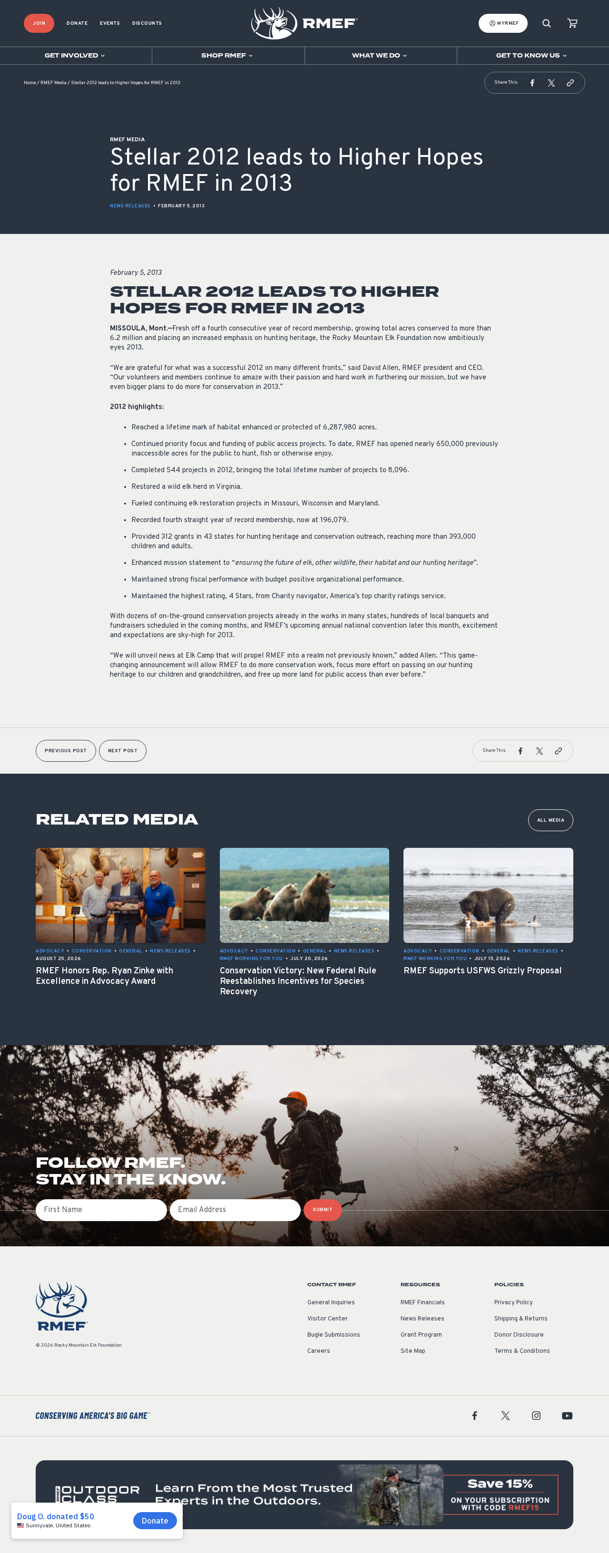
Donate (77, 23)
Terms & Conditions (522, 1351)
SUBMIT (323, 1210)
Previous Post (66, 751)
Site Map (413, 1351)
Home (30, 83)
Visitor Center (327, 1319)
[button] (532, 82)
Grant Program (421, 1335)
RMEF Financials (423, 1303)
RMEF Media (53, 83)
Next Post (123, 751)
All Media (551, 820)
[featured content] (304, 1494)
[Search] (546, 23)
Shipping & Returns (521, 1319)
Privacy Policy (513, 1303)
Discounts (147, 23)
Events (110, 23)
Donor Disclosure (519, 1335)
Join (39, 23)
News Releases (130, 206)
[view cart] (572, 23)
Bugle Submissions (333, 1335)
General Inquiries (331, 1303)
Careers (318, 1351)
